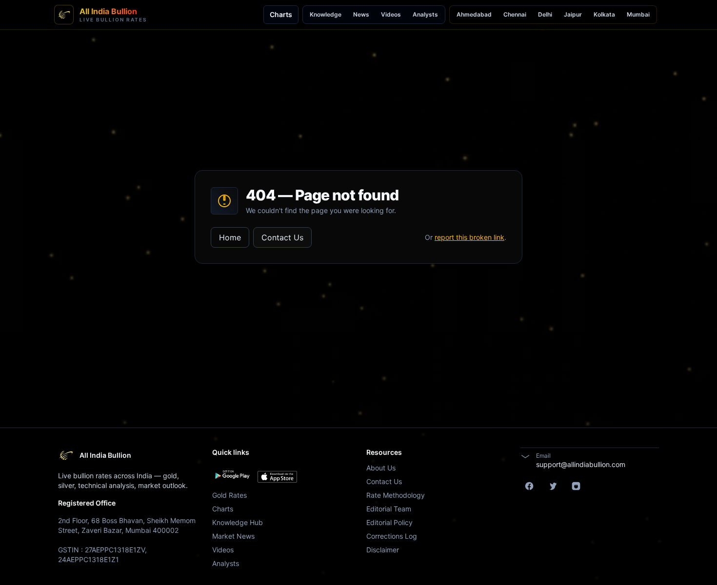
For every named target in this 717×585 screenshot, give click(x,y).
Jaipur (573, 14)
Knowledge (325, 14)
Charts (281, 14)
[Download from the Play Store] (232, 475)
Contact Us (282, 237)
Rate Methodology (395, 495)
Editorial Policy (389, 522)
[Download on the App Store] (277, 477)
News (361, 14)
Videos (391, 14)
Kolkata (604, 14)
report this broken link (469, 237)
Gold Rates (229, 495)
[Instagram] (576, 486)
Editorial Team (388, 509)
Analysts (425, 14)
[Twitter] (552, 486)
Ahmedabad (474, 14)
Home (230, 237)
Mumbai (638, 14)
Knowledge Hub (237, 522)
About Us (381, 468)
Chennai (514, 14)
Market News (233, 536)
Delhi (545, 14)
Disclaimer (382, 550)
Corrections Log (391, 536)
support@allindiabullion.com (580, 464)
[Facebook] (529, 486)
